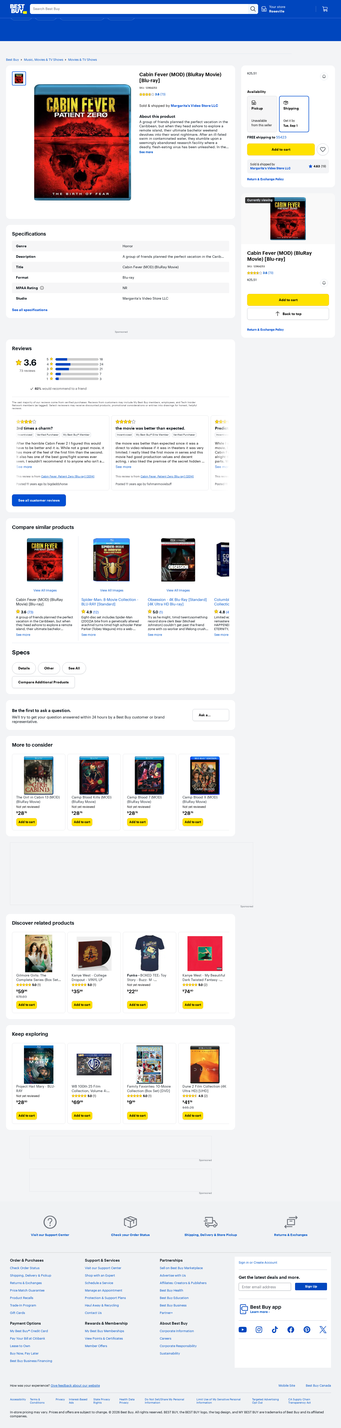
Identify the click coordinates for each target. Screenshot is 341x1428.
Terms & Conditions (37, 1401)
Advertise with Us (173, 1275)
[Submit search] (253, 9)
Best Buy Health (171, 1290)
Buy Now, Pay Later (24, 1353)
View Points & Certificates (104, 1338)
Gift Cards (17, 1313)
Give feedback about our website (75, 1385)
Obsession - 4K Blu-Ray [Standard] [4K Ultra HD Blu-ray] (177, 601)
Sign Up (311, 1286)
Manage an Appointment (103, 1290)
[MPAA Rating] (42, 288)
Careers (165, 1338)
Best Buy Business (173, 1305)
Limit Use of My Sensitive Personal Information (218, 1401)
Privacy (60, 1399)
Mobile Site (287, 1385)
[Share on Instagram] (259, 1330)
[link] (39, 500)
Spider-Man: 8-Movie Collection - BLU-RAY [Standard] (109, 601)
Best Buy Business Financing (31, 1361)
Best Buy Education (174, 1298)
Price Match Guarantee (27, 1290)
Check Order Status (24, 1268)
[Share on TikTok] (275, 1330)
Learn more (260, 1312)
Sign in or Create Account (258, 1262)
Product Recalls (21, 1298)
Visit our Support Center (103, 1268)
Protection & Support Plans (105, 1298)
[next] (225, 453)
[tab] (24, 668)
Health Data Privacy (127, 1401)
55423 (281, 137)
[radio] (262, 114)
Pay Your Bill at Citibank (27, 1338)
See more (146, 152)
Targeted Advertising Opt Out (265, 1401)
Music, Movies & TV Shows (43, 60)
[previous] (16, 453)
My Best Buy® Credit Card (29, 1331)
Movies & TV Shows (82, 60)
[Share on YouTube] (243, 1330)
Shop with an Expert (100, 1275)
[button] (324, 76)
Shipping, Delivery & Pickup (30, 1275)
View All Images (45, 590)
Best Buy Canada (318, 1385)
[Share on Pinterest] (307, 1330)
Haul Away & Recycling (102, 1305)
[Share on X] (323, 1330)
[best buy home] (18, 9)
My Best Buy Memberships (104, 1331)
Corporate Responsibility (178, 1346)
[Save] (323, 149)
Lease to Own (20, 1346)
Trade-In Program (23, 1305)
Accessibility (18, 1399)
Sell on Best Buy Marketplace (181, 1268)
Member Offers (96, 1346)
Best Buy (12, 60)
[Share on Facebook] (291, 1330)
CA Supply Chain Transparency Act (299, 1401)
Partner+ (166, 1313)
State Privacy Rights (101, 1401)
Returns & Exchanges (26, 1283)
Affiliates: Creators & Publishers (183, 1283)
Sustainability (170, 1353)
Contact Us (93, 1313)
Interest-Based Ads (78, 1401)
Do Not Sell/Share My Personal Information (164, 1401)
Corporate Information (177, 1331)
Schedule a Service (99, 1283)
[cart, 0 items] (325, 9)
